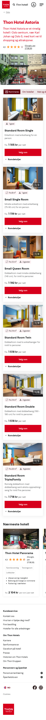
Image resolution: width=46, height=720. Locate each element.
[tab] (11, 92)
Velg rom (23, 152)
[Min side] (33, 4)
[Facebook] (35, 688)
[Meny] (41, 4)
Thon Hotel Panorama (19, 553)
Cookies (6, 694)
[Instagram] (41, 688)
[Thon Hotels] (6, 5)
